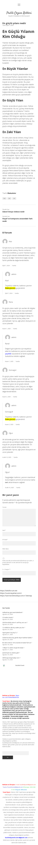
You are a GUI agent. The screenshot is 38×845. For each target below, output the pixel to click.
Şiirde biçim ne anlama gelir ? (11, 653)
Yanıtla (14, 265)
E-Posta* (5, 539)
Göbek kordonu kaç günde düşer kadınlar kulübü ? (17, 638)
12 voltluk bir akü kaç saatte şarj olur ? (13, 627)
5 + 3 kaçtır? (6, 569)
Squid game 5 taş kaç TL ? (10, 633)
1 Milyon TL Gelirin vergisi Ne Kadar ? (13, 648)
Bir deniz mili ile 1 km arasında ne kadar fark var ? (17, 643)
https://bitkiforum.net (8, 590)
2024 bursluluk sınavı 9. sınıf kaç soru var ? (14, 622)
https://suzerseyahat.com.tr (11, 593)
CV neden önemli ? (7, 617)
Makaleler (11, 193)
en (9, 198)
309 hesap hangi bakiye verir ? (11, 658)
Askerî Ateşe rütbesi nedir (13, 212)
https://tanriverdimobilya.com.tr (12, 596)
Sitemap (28, 596)
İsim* (4, 530)
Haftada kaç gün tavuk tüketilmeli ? (12, 612)
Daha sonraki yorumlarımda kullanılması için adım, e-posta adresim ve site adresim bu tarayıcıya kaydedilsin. (18, 562)
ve (14, 198)
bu (4, 198)
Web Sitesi (5, 549)
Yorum (4, 507)
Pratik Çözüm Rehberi (19, 13)
